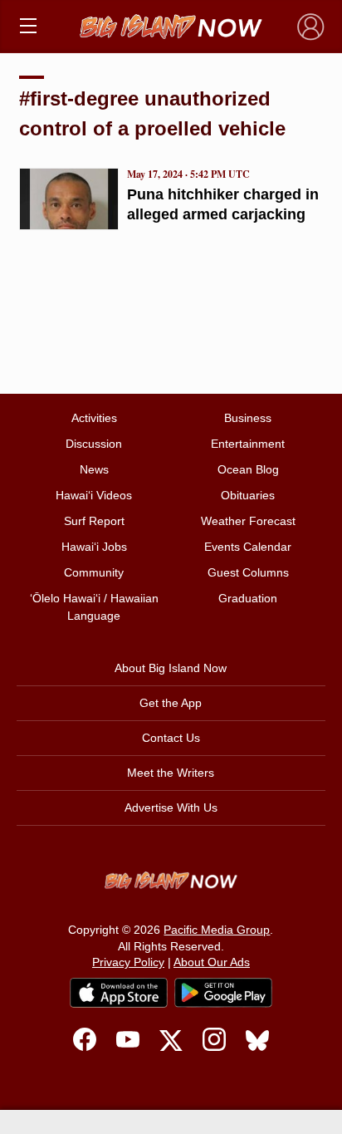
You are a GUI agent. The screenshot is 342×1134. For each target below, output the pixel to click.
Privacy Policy (128, 962)
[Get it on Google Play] (223, 993)
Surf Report (94, 521)
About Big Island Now (171, 668)
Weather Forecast (248, 521)
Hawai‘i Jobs (94, 546)
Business (247, 418)
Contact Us (171, 737)
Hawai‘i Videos (94, 495)
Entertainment (248, 443)
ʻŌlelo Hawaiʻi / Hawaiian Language (94, 607)
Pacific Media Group (217, 929)
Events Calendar (247, 546)
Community (94, 572)
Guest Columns (248, 572)
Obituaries (248, 495)
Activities (94, 418)
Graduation (247, 598)
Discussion (94, 443)
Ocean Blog (248, 469)
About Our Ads (211, 962)
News (94, 469)
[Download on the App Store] (119, 992)
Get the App (170, 702)
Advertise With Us (171, 807)
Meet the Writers (170, 772)
